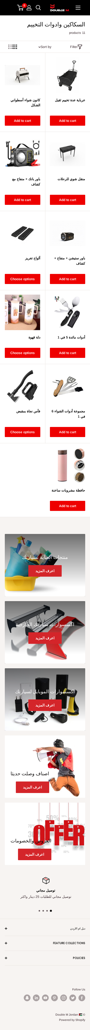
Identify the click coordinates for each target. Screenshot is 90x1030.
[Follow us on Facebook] (81, 997)
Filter (74, 47)
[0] (21, 8)
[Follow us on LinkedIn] (36, 997)
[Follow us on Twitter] (72, 997)
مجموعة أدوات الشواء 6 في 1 (68, 413)
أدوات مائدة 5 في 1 (71, 337)
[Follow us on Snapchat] (27, 997)
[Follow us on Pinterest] (54, 997)
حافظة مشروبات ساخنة (68, 490)
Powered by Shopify (72, 1020)
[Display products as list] (10, 47)
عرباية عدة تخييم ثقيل (70, 100)
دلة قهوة (34, 337)
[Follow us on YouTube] (45, 997)
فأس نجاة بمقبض (28, 411)
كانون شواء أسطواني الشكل (25, 102)
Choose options (22, 279)
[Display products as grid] (15, 47)
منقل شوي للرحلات (71, 179)
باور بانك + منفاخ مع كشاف (26, 181)
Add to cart (67, 121)
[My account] (29, 7)
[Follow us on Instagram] (63, 997)
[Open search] (38, 7)
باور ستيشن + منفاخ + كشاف (69, 260)
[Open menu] (78, 8)
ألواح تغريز (32, 258)
